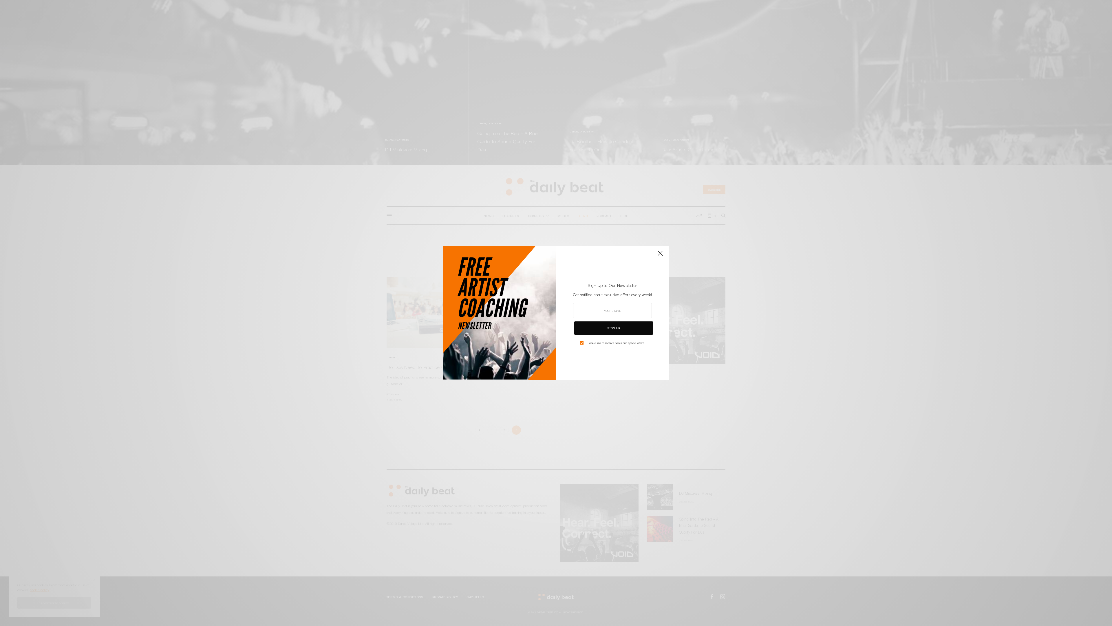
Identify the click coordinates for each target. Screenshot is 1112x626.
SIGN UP (613, 327)
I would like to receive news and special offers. (615, 343)
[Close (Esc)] (660, 255)
